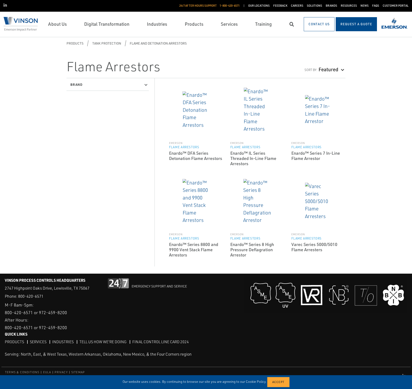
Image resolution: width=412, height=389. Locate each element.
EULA (47, 372)
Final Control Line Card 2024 (160, 341)
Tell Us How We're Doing (103, 341)
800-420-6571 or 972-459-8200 (36, 312)
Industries (63, 341)
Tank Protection (106, 43)
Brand (76, 84)
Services (38, 341)
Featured (328, 69)
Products (75, 43)
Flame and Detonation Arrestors (158, 43)
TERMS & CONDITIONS (22, 372)
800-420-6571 (30, 296)
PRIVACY (61, 372)
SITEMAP (78, 372)
